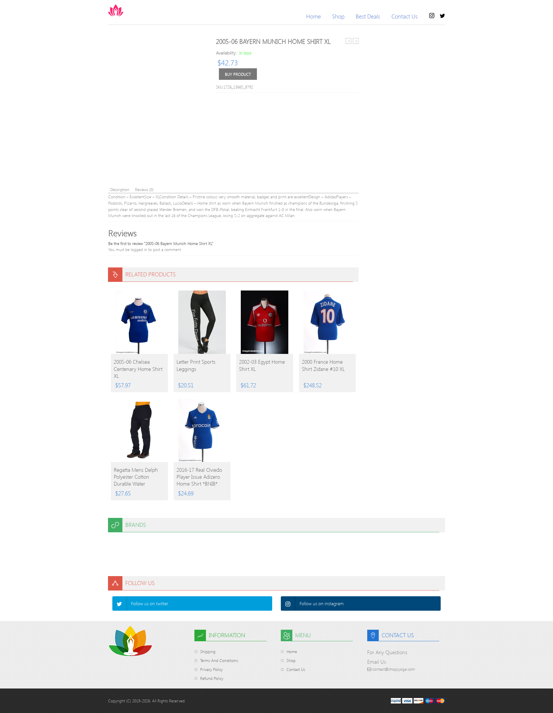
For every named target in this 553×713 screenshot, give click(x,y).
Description (119, 189)
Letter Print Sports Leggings (196, 365)
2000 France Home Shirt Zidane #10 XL (323, 365)
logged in (139, 249)
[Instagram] (288, 603)
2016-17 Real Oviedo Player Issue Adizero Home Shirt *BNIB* (199, 476)
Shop (338, 16)
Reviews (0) (144, 189)
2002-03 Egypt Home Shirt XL (262, 365)
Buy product (238, 74)
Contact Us (404, 16)
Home (313, 16)
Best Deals (368, 16)
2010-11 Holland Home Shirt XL (356, 41)
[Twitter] (119, 603)
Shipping (207, 651)
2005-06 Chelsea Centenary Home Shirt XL (138, 368)
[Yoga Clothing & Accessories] (138, 10)
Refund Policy (211, 678)
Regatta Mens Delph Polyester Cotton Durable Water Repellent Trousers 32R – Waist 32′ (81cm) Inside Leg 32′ (138, 476)
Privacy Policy (211, 669)
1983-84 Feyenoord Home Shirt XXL (348, 41)
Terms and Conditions (219, 660)
